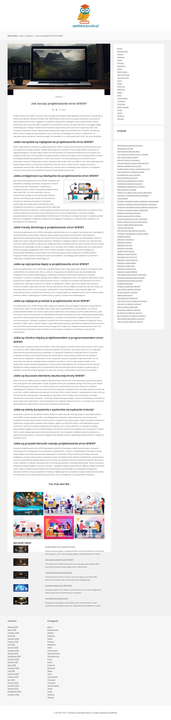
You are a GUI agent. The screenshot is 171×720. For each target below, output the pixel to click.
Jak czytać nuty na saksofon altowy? (132, 301)
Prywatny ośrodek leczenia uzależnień (132, 210)
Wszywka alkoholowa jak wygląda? (131, 278)
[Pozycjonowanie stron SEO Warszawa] (90, 503)
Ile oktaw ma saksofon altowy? (129, 313)
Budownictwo (122, 51)
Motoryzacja (122, 72)
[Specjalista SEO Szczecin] (28, 527)
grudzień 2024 (13, 686)
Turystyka (121, 104)
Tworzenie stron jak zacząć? (56, 598)
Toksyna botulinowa (125, 228)
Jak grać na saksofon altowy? (129, 304)
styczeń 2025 (13, 683)
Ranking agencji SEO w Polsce (129, 216)
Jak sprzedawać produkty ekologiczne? (133, 163)
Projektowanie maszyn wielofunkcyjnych (133, 169)
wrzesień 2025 (13, 659)
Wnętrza (120, 116)
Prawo (119, 84)
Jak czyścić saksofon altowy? (129, 289)
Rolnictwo (121, 89)
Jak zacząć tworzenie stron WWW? (59, 560)
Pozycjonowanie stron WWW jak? (58, 585)
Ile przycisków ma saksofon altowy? (131, 316)
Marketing (29, 36)
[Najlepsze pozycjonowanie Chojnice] (59, 527)
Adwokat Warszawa (125, 248)
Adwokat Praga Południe (127, 254)
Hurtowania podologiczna (127, 298)
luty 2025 (11, 680)
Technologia (122, 98)
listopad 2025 (13, 653)
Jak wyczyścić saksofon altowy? (130, 322)
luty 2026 (11, 644)
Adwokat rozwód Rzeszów (127, 260)
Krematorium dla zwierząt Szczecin (131, 231)
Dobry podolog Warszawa (127, 307)
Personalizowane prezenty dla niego (131, 275)
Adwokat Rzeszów (124, 242)
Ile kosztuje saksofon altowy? (129, 310)
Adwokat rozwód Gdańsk (127, 272)
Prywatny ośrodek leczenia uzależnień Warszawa (136, 204)
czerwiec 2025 (13, 668)
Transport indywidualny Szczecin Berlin (132, 234)
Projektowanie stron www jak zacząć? (60, 547)
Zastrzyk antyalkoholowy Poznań (130, 181)
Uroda (119, 110)
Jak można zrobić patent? (127, 157)
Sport (119, 95)
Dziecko (120, 54)
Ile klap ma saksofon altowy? (129, 286)
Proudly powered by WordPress (104, 712)
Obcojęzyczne (123, 78)
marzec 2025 (13, 677)
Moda (119, 69)
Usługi (119, 113)
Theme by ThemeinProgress (79, 712)
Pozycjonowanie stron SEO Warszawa (132, 219)
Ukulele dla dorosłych (125, 251)
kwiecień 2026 (13, 639)
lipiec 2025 (12, 665)
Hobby (119, 60)
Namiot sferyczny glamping (128, 160)
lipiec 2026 (12, 630)
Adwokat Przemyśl (124, 245)
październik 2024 (14, 691)
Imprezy (120, 63)
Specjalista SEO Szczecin (127, 257)
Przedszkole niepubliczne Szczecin (131, 187)
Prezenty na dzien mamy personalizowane (134, 192)
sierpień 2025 (13, 662)
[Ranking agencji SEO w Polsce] (59, 503)
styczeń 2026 (13, 647)
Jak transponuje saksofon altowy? (131, 319)
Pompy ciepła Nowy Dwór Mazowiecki (132, 222)
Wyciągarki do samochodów (128, 175)
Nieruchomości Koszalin (126, 190)
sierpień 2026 (13, 627)
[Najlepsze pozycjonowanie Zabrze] (90, 527)
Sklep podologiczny (125, 295)
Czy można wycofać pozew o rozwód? (132, 154)
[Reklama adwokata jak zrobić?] (28, 503)
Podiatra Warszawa (125, 283)
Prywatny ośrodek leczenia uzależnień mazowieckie (138, 201)
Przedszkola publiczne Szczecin (129, 184)
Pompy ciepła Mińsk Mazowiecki (130, 225)
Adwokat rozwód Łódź (125, 266)
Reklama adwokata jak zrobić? (129, 166)
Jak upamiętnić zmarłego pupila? (130, 172)
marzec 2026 (13, 642)
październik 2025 (14, 656)
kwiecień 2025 (13, 674)
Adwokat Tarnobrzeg (125, 239)
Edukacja (120, 57)
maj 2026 (11, 636)
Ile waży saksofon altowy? (127, 292)
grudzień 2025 (13, 650)
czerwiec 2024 (13, 694)
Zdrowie (120, 119)
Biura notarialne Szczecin (127, 178)
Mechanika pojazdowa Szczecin (130, 145)
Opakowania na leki (125, 148)
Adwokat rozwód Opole (126, 269)
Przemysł (121, 86)
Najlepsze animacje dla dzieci (129, 213)
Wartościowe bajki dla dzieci (128, 151)
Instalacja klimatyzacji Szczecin (130, 281)
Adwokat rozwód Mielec (126, 263)
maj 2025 (11, 671)
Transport (121, 101)
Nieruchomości (123, 75)
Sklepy (119, 92)
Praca (119, 81)
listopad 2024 (13, 689)
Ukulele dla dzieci (124, 236)
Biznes (119, 48)
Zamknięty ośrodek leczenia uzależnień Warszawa (137, 207)
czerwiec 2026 (13, 633)
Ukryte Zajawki (123, 107)
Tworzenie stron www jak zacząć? (58, 573)
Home (21, 36)
